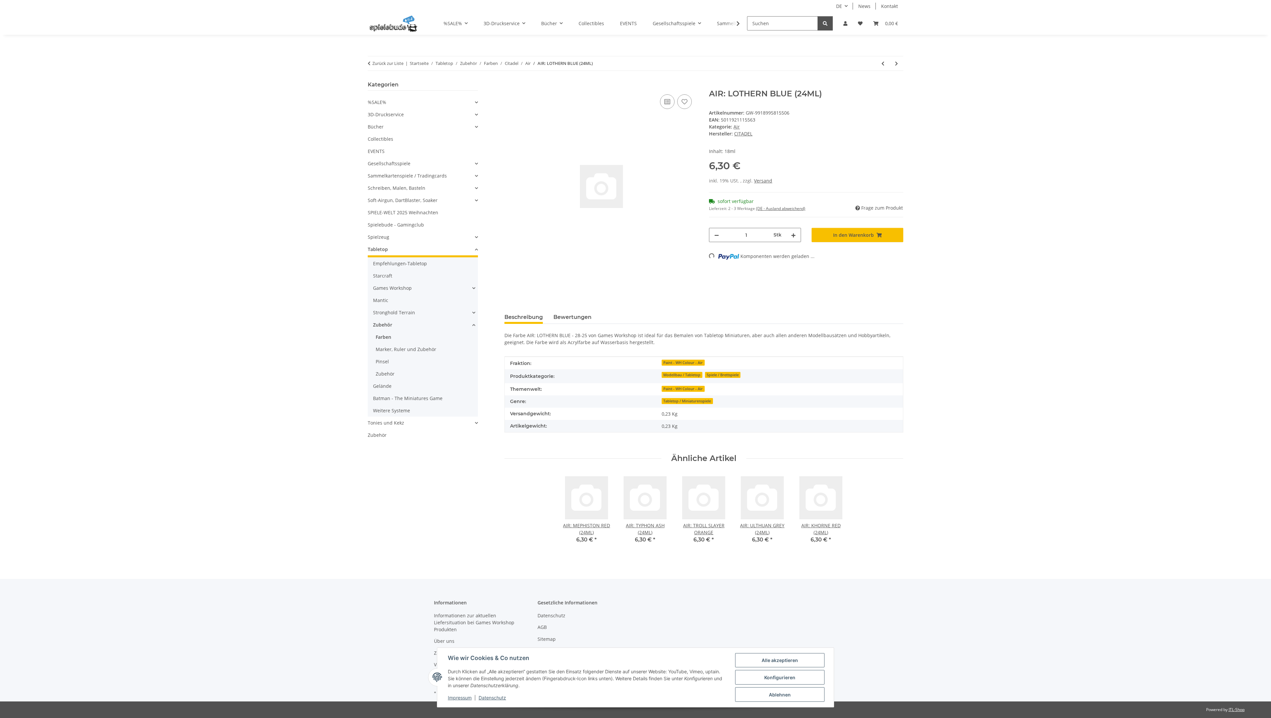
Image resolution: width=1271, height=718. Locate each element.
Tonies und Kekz (386, 423)
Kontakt (889, 6)
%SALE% (377, 102)
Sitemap (547, 639)
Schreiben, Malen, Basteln (396, 188)
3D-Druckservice (386, 114)
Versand (763, 181)
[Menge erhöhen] (793, 235)
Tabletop (378, 249)
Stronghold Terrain (394, 312)
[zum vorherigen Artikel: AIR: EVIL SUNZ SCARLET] (883, 63)
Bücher (376, 127)
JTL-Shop (1237, 709)
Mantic (380, 300)
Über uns (444, 641)
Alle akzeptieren (780, 660)
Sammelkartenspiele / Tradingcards (407, 176)
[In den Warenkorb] (509, 85)
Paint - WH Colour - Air (683, 362)
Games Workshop (392, 288)
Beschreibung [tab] (523, 317)
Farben (383, 337)
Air (736, 127)
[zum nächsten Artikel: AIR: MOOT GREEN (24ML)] (896, 63)
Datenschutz (492, 697)
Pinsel (382, 361)
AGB (542, 627)
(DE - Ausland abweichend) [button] (780, 208)
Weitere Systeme (391, 410)
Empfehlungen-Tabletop (400, 263)
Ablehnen (780, 694)
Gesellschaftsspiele (389, 163)
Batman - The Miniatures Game (408, 398)
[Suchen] (825, 23)
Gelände (382, 386)
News (864, 6)
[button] (845, 23)
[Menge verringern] (716, 235)
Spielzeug (378, 237)
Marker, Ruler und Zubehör (406, 349)
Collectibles (380, 139)
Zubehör (382, 325)
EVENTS (376, 151)
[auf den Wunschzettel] (684, 101)
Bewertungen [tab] (572, 317)
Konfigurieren (779, 677)
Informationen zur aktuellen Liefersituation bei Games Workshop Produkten (474, 622)
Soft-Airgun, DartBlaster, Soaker (403, 200)
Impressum (460, 697)
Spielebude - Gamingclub (396, 225)
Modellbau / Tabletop (681, 375)
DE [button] (839, 6)
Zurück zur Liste (387, 63)
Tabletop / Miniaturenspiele (687, 401)
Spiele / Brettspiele (723, 375)
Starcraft (382, 276)
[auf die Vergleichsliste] (667, 101)
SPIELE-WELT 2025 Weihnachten (403, 212)
